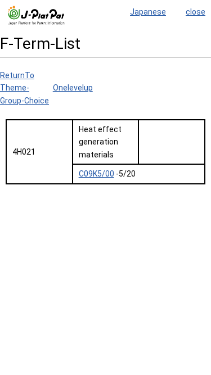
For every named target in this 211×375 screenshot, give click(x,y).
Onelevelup (73, 87)
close (195, 11)
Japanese (148, 11)
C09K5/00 (96, 173)
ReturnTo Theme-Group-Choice (24, 88)
